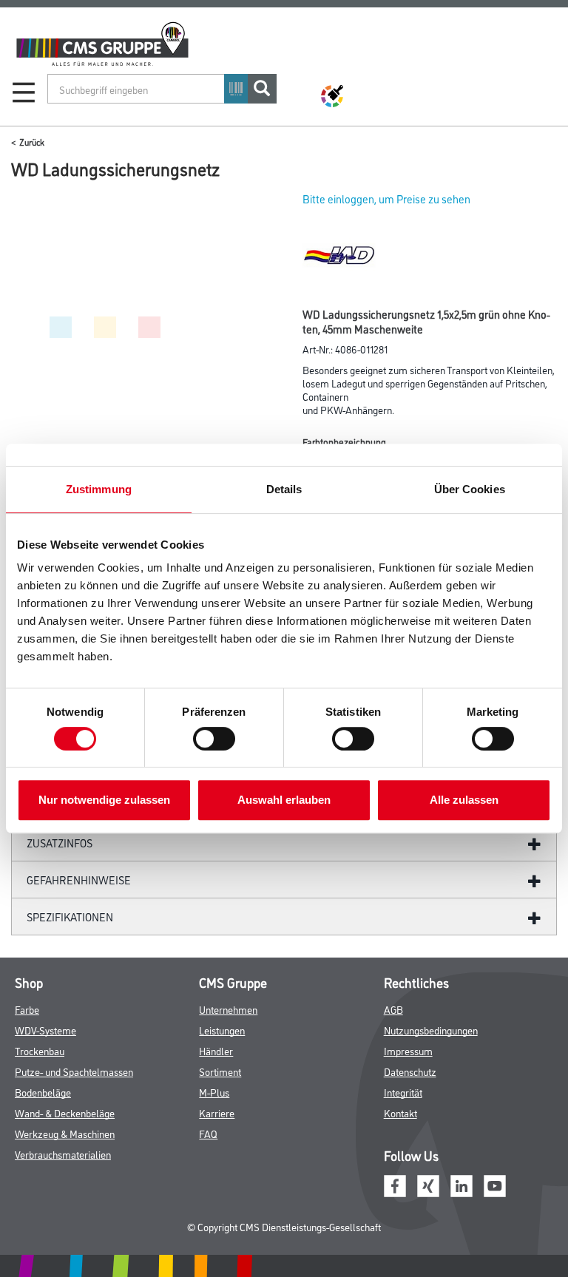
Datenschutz (410, 1071)
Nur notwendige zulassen (104, 799)
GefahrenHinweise (79, 879)
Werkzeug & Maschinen (65, 1133)
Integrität (403, 1092)
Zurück (31, 141)
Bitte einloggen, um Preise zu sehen (386, 198)
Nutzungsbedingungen (431, 1030)
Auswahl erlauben (284, 799)
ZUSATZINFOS (59, 842)
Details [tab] (284, 489)
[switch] (217, 739)
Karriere (216, 1112)
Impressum (408, 1050)
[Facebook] (395, 1183)
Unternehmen (228, 1009)
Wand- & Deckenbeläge (65, 1112)
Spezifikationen (70, 916)
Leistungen (222, 1030)
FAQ (208, 1133)
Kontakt (400, 1112)
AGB (393, 1009)
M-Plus (214, 1092)
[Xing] (428, 1183)
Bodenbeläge (43, 1092)
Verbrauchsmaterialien (63, 1154)
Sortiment (220, 1071)
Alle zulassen (464, 799)
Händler (216, 1050)
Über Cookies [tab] (469, 489)
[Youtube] (495, 1183)
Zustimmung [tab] (99, 489)
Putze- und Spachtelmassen (74, 1071)
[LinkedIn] (461, 1183)
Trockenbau (39, 1050)
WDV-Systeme (45, 1030)
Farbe (27, 1009)
